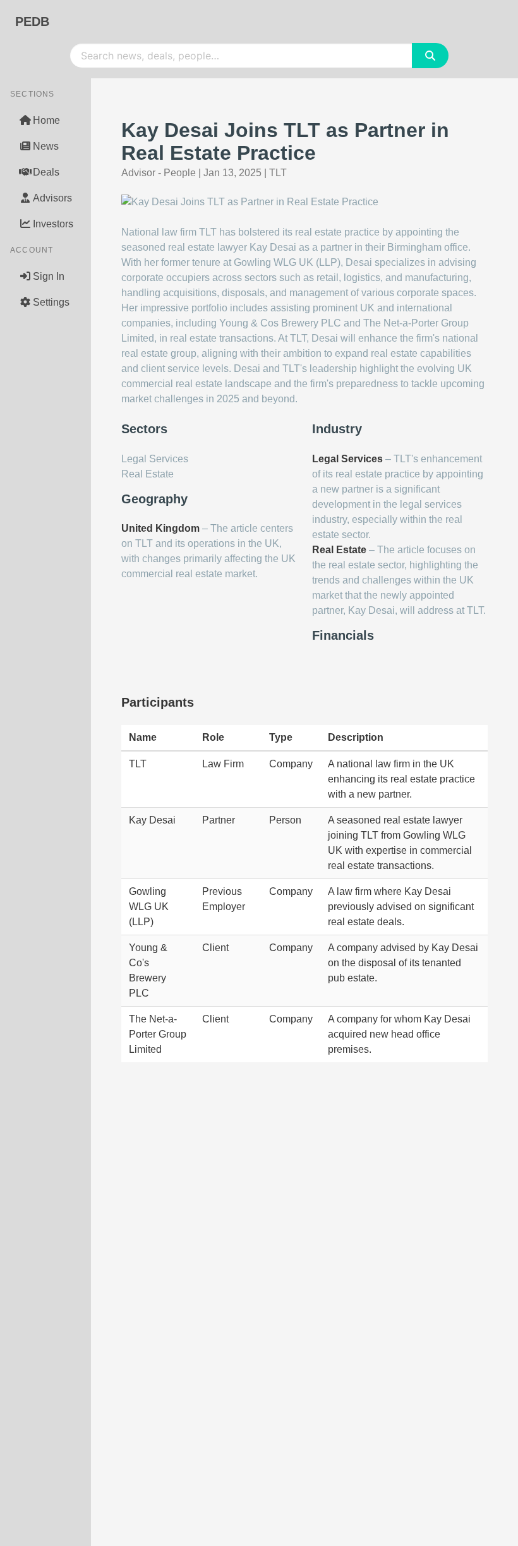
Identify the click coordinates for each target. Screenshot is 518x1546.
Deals (46, 172)
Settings (51, 302)
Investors (53, 224)
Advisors (52, 198)
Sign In (48, 276)
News (46, 146)
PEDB (32, 21)
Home (46, 120)
